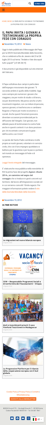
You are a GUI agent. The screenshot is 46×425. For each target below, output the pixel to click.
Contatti (35, 392)
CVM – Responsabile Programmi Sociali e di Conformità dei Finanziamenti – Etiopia (22, 282)
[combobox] (20, 3)
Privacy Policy (25, 392)
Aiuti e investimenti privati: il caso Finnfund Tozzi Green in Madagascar (20, 326)
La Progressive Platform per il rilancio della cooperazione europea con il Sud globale (21, 370)
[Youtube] (23, 418)
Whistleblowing (23, 395)
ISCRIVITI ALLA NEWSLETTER (23, 399)
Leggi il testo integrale (12, 162)
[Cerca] (30, 4)
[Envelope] (12, 418)
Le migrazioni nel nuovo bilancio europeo (22, 240)
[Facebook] (17, 418)
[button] (3, 10)
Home (4, 21)
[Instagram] (28, 418)
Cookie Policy (12, 392)
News (10, 21)
